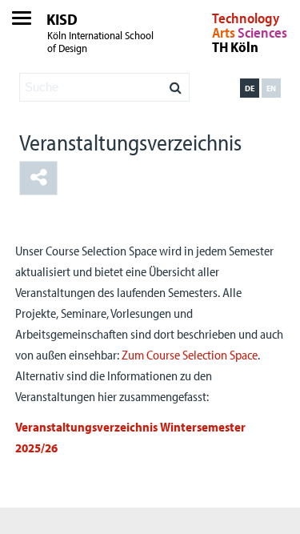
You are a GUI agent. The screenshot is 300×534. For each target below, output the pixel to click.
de (249, 88)
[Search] (176, 83)
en (271, 88)
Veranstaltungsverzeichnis (130, 142)
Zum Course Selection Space (190, 355)
